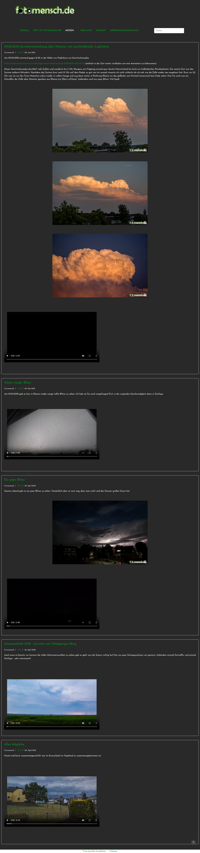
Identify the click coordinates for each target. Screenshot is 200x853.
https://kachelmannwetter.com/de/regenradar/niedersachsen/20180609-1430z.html (44, 63)
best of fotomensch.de (47, 31)
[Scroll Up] (193, 842)
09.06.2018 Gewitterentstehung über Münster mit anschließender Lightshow (56, 46)
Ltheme (113, 851)
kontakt (101, 31)
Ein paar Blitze (14, 479)
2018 (19, 53)
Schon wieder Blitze (17, 382)
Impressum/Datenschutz (124, 31)
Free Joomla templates (94, 851)
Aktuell (24, 31)
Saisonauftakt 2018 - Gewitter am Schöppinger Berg (40, 644)
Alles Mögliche (14, 744)
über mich (86, 31)
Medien (69, 31)
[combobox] (169, 30)
